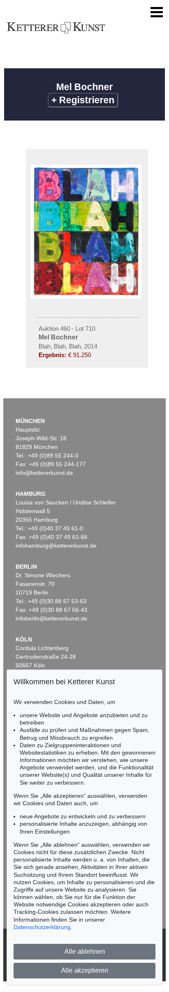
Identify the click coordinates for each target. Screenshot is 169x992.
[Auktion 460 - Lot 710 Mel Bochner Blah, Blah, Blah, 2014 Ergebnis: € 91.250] (87, 296)
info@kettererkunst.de (44, 472)
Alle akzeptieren (84, 970)
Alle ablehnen (84, 951)
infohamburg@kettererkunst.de (56, 545)
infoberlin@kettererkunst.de (51, 618)
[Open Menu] (156, 12)
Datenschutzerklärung (42, 927)
